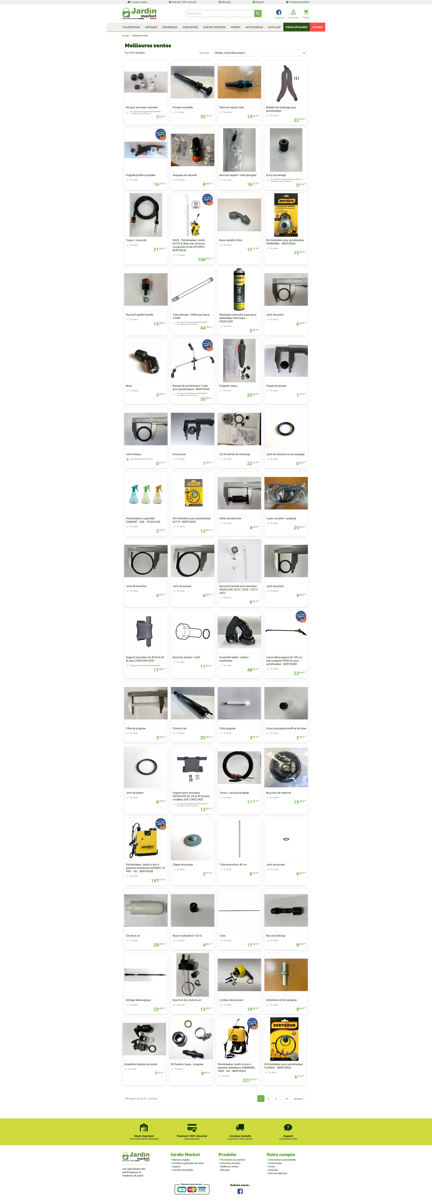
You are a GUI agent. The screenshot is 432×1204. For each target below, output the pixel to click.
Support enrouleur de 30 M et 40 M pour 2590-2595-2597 (145, 659)
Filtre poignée (227, 728)
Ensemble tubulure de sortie (140, 1064)
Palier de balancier (230, 518)
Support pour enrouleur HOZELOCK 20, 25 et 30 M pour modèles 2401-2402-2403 (191, 796)
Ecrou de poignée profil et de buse (286, 728)
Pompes (235, 27)
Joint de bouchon (136, 586)
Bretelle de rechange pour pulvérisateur (281, 109)
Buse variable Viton (230, 240)
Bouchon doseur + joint (186, 657)
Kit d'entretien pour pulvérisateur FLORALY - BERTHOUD (283, 1066)
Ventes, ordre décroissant (260, 53)
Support (259, 2)
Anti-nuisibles (254, 27)
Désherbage (170, 27)
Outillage (274, 27)
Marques (226, 2)
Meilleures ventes (229, 1166)
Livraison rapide (138, 2)
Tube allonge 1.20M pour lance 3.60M (191, 316)
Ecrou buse (179, 454)
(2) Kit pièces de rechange (234, 454)
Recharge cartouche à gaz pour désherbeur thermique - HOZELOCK (237, 318)
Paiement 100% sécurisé (183, 2)
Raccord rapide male (231, 107)
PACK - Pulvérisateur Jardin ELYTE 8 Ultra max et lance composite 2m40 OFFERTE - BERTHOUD (189, 245)
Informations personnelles (282, 1159)
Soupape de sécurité (185, 175)
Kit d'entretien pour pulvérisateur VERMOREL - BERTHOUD (285, 242)
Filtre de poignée (135, 728)
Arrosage (151, 27)
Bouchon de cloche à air (187, 1000)
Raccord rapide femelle (139, 314)
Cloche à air (180, 728)
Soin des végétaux (214, 27)
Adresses (273, 1170)
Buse (129, 385)
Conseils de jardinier (299, 2)
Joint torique (133, 454)
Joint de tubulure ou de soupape (285, 454)
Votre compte (281, 1154)
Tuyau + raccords (136, 240)
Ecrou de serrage (276, 175)
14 (286, 1098)
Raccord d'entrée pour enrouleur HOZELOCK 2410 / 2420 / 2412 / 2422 (239, 589)
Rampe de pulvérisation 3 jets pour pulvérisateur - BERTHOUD (191, 387)
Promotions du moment (232, 1159)
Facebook (240, 1191)
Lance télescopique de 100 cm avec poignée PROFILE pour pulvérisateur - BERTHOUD (284, 661)
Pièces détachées (296, 27)
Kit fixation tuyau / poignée (187, 1064)
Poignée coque (228, 385)
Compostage (190, 27)
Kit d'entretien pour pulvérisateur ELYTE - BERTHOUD (192, 520)
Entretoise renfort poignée (281, 1000)
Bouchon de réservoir (278, 792)
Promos (318, 27)
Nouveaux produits (230, 1163)
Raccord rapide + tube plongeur (237, 175)
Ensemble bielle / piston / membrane (234, 659)
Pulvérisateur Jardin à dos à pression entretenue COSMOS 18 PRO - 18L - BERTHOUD (145, 868)
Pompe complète (183, 107)
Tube (222, 935)
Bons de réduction (277, 1173)
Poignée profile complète (140, 175)
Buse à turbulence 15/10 (187, 935)
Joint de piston (275, 314)
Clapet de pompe (276, 385)
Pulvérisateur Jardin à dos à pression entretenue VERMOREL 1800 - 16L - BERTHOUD (236, 1068)
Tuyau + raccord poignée (234, 792)
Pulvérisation (131, 27)
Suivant (299, 1098)
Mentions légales (181, 1159)
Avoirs (271, 1166)
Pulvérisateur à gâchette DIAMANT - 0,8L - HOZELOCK (143, 520)
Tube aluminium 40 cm (233, 864)
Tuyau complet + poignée (281, 518)
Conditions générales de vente (188, 1163)
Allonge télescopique (138, 1000)
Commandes (275, 1163)
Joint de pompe (182, 586)
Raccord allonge (275, 935)
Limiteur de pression (231, 1000)
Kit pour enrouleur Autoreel (141, 107)
